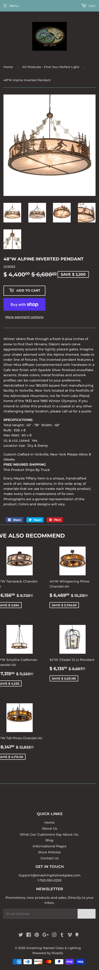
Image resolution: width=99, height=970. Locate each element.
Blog (49, 840)
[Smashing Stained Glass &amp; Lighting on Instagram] (54, 935)
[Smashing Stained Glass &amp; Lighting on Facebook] (28, 935)
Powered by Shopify (47, 953)
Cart (92, 6)
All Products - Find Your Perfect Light (50, 67)
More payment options (24, 317)
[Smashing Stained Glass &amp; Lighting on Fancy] (77, 935)
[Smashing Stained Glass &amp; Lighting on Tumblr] (62, 935)
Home (8, 67)
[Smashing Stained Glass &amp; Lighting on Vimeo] (69, 935)
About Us (49, 828)
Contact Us (50, 858)
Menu (14, 6)
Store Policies (49, 852)
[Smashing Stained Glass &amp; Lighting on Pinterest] (36, 935)
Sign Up (87, 914)
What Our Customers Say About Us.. (49, 834)
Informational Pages (49, 846)
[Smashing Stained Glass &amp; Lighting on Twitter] (20, 935)
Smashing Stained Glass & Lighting (53, 948)
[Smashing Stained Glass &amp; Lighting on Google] (45, 935)
